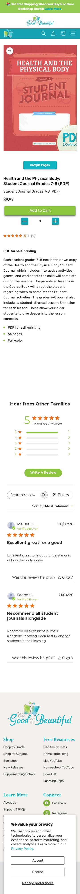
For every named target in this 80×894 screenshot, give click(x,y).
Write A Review (43, 472)
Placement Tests (55, 747)
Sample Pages (40, 165)
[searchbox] (23, 495)
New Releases (13, 767)
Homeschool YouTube (58, 767)
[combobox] (52, 506)
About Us (9, 802)
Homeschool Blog (55, 754)
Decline (38, 872)
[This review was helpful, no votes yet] (59, 577)
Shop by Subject (15, 754)
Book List (49, 774)
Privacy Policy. (22, 849)
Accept (37, 860)
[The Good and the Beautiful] (8, 38)
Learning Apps (53, 781)
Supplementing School (19, 774)
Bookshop (10, 761)
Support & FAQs (14, 809)
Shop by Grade (13, 747)
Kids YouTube (52, 761)
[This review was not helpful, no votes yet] (68, 577)
